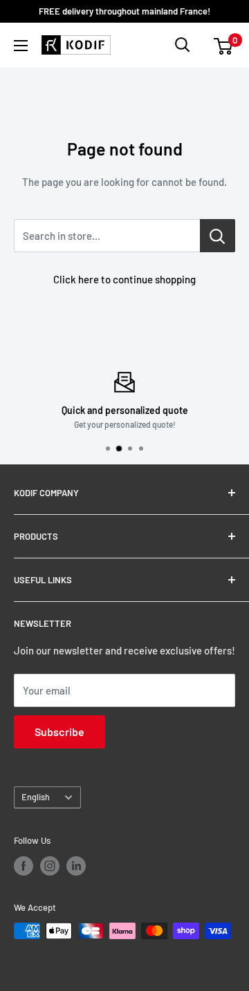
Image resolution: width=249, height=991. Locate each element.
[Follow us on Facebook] (23, 866)
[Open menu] (21, 45)
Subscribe (59, 731)
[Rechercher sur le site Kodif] (182, 45)
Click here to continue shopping (124, 279)
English (35, 796)
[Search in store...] (217, 235)
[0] (223, 45)
